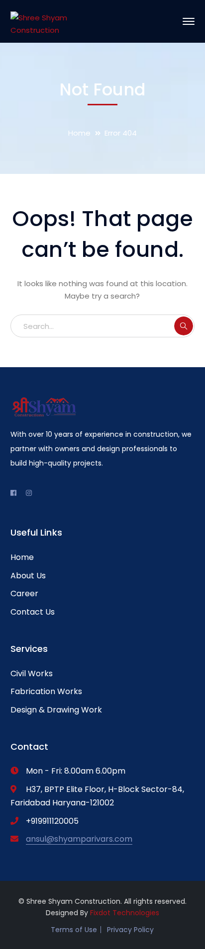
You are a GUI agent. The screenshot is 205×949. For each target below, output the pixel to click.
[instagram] (29, 493)
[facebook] (13, 493)
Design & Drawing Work (56, 709)
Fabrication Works (46, 691)
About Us (28, 575)
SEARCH (183, 325)
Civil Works (31, 673)
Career (24, 593)
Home (79, 133)
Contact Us (32, 612)
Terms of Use (74, 930)
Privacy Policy (130, 930)
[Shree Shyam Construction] (44, 21)
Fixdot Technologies (124, 913)
